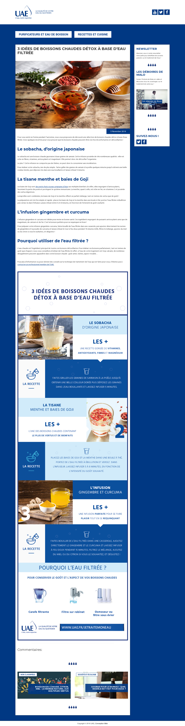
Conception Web (101, 723)
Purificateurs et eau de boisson (43, 34)
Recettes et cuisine (93, 34)
